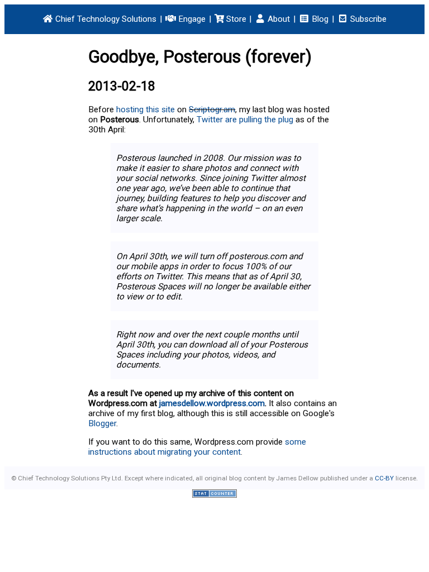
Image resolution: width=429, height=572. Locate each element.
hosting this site (145, 109)
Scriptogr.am (212, 109)
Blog (318, 19)
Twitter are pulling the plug (245, 120)
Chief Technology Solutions (104, 19)
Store (235, 19)
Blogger (102, 423)
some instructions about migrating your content (197, 447)
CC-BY (384, 478)
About (277, 19)
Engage (191, 19)
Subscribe (367, 19)
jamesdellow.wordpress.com (212, 403)
